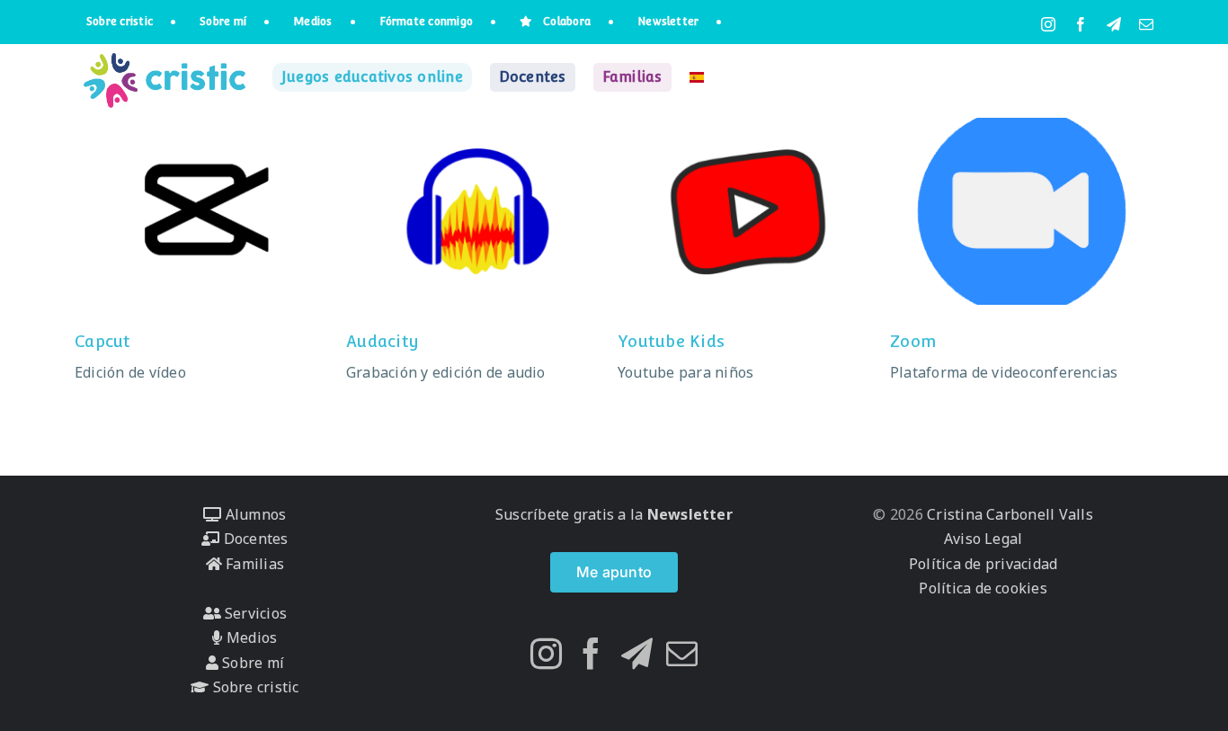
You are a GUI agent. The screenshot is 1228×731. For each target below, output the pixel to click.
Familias (253, 564)
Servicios (254, 613)
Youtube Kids (671, 341)
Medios (250, 637)
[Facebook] (591, 653)
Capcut (103, 341)
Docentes (253, 538)
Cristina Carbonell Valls (1008, 514)
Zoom (913, 341)
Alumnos (253, 514)
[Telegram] (637, 653)
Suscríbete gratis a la (614, 514)
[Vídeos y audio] (206, 212)
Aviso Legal (983, 538)
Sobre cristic (253, 687)
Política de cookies (983, 588)
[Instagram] (546, 653)
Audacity (382, 341)
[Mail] (682, 653)
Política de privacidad (983, 564)
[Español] (697, 77)
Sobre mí (251, 663)
